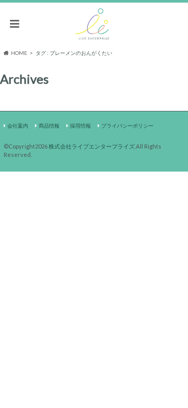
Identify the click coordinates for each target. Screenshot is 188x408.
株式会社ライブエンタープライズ (92, 146)
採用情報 (80, 125)
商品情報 (49, 125)
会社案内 (17, 125)
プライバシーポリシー (127, 125)
